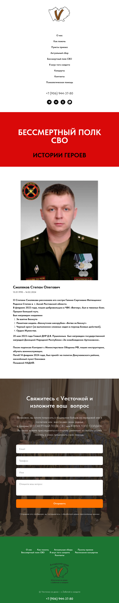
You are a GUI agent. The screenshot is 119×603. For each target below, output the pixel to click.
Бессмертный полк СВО (59, 59)
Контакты (59, 76)
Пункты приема (59, 47)
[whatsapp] (69, 102)
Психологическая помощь (59, 82)
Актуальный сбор (59, 53)
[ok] (63, 102)
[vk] (56, 102)
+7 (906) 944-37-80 (59, 93)
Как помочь (59, 41)
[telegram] (49, 102)
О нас (59, 35)
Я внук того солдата (59, 64)
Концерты (59, 70)
